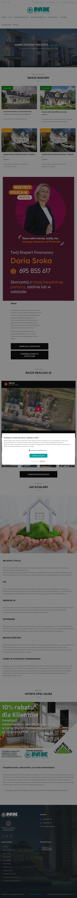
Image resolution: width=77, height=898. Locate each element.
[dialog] (38, 449)
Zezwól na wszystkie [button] (38, 455)
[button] (38, 450)
